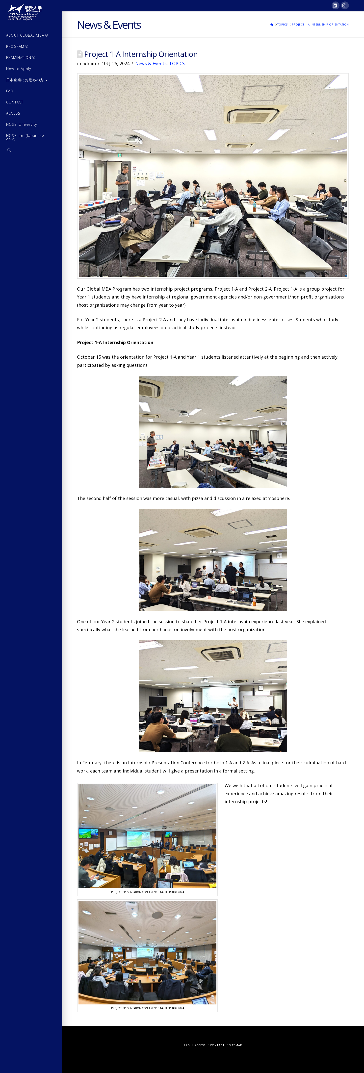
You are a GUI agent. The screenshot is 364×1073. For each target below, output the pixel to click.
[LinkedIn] (335, 5)
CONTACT (217, 1045)
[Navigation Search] (31, 150)
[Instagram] (345, 5)
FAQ (187, 1045)
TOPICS (177, 63)
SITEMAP (235, 1045)
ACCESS (200, 1045)
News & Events (151, 63)
